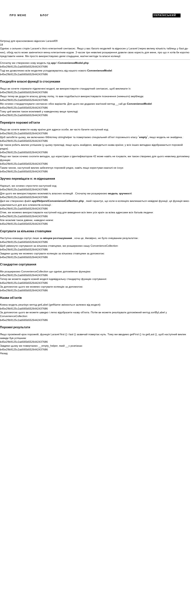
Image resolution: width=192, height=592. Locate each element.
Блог (44, 15)
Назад (4, 353)
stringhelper (65, 137)
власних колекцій (62, 193)
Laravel (35, 48)
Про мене (18, 15)
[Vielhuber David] (95, 15)
